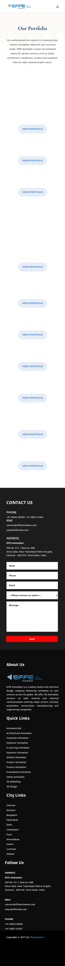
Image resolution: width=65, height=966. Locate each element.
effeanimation (36, 937)
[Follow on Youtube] (27, 946)
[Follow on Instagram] (15, 946)
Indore (9, 844)
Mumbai (10, 810)
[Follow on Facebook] (9, 946)
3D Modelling (13, 781)
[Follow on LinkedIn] (21, 946)
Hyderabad (12, 819)
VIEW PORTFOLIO (32, 129)
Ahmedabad (12, 839)
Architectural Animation (19, 733)
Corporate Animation (17, 737)
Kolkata (10, 853)
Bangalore (11, 815)
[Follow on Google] (34, 946)
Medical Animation (16, 757)
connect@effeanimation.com (21, 525)
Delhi (9, 824)
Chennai (10, 805)
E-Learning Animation (17, 747)
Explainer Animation (17, 742)
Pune (9, 834)
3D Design (11, 786)
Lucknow (11, 848)
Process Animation (16, 767)
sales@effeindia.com (17, 530)
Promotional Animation (18, 771)
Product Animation (16, 762)
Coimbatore (12, 829)
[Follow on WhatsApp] (40, 946)
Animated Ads (13, 728)
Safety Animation (15, 776)
